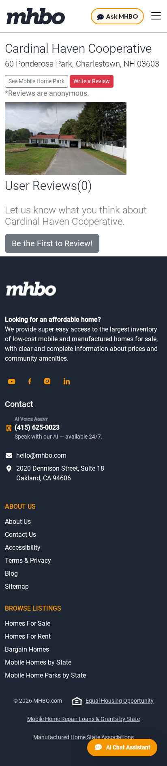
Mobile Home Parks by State (45, 675)
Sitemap (17, 586)
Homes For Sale (27, 623)
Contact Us (20, 534)
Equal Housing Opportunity (120, 700)
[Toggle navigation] (156, 16)
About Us (18, 521)
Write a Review (91, 81)
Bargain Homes (27, 649)
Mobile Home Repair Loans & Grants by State (83, 719)
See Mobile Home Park (36, 81)
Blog (11, 573)
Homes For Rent (28, 636)
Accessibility (23, 547)
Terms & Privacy (28, 560)
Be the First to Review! (52, 243)
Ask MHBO (121, 16)
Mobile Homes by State (38, 662)
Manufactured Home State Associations (83, 737)
